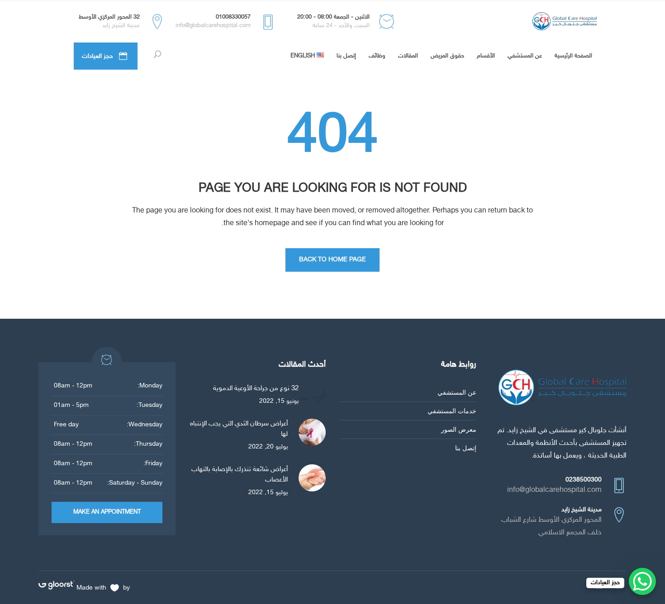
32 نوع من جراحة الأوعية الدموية (256, 388)
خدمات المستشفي (452, 410)
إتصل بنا (465, 448)
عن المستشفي (456, 392)
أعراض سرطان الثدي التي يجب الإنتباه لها (239, 429)
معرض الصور (458, 429)
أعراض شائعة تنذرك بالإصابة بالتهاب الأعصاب (239, 475)
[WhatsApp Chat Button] (642, 581)
